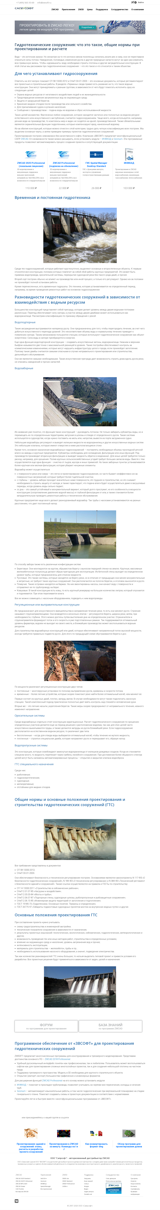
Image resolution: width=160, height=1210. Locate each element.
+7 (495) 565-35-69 (25, 2)
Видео (86, 1189)
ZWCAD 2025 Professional (24, 1181)
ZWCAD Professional (52, 1080)
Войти (141, 2)
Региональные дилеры (113, 1181)
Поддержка (88, 1175)
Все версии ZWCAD (22, 1192)
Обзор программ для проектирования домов (129, 1145)
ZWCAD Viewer (20, 1186)
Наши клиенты (136, 1184)
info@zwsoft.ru (44, 2)
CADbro (64, 1186)
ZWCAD (24, 139)
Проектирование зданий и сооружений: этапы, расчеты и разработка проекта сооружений (31, 1148)
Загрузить (87, 1178)
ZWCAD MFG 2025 (21, 1184)
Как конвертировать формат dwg (96, 1145)
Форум (86, 1186)
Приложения (46, 1175)
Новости (133, 1181)
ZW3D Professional (68, 1184)
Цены (90, 9)
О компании (136, 1175)
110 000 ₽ (31, 188)
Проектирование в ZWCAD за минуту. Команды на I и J (63, 1146)
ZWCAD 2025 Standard (23, 1178)
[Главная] (24, 7)
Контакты (134, 1186)
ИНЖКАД (106, 139)
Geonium (118, 139)
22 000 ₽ (64, 188)
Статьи (86, 1184)
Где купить (134, 1178)
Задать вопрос (89, 1192)
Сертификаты (135, 1189)
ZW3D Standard (67, 1181)
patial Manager (46, 1186)
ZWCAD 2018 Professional (57, 1059)
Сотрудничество (119, 9)
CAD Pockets (20, 1189)
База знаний (88, 1181)
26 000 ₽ (96, 188)
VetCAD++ (44, 1178)
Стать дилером (111, 1178)
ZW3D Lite (65, 1178)
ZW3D (64, 1175)
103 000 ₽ (129, 188)
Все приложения (46, 1189)
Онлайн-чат (88, 1194)
